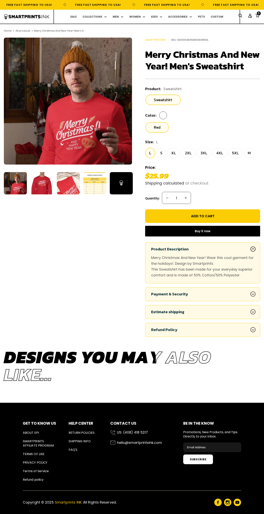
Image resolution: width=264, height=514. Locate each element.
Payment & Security (169, 294)
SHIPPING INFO (80, 441)
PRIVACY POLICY (35, 462)
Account (250, 16)
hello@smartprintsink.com (139, 442)
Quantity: (152, 198)
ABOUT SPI (31, 432)
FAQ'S (73, 450)
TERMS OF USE (33, 454)
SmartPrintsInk (155, 40)
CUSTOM (217, 17)
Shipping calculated (164, 183)
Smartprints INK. (68, 502)
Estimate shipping (167, 312)
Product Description (170, 249)
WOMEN (135, 17)
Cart (259, 14)
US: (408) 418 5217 (132, 432)
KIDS (154, 17)
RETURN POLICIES (82, 432)
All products (22, 31)
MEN (116, 17)
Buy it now (202, 231)
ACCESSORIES (177, 17)
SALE (73, 17)
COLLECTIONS (92, 17)
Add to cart (203, 216)
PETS (201, 17)
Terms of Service (36, 471)
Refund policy (33, 479)
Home (8, 31)
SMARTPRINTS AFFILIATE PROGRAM (38, 443)
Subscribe (198, 459)
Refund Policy (164, 330)
